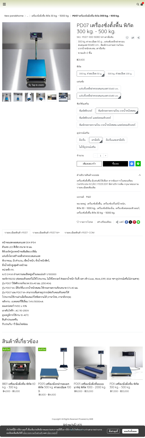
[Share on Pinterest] (134, 222)
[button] (138, 4)
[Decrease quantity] (95, 156)
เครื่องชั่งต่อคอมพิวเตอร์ (128, 208)
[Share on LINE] (138, 222)
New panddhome (14, 15)
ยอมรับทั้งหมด (130, 431)
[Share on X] (130, 222)
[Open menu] (4, 4)
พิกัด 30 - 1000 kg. (86, 208)
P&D (88, 197)
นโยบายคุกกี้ (52, 433)
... (27, 15)
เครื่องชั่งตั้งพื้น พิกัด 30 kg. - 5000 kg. (50, 15)
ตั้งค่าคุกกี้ (113, 431)
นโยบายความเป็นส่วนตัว (33, 433)
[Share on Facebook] (126, 222)
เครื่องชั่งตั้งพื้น (94, 203)
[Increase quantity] (106, 156)
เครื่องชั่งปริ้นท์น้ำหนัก (114, 203)
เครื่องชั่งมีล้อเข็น (105, 208)
